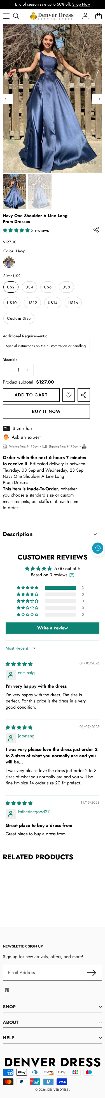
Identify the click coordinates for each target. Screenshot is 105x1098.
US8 (66, 287)
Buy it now (46, 411)
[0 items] (98, 16)
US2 (11, 287)
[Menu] (6, 16)
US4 (29, 287)
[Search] (16, 16)
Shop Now (81, 4)
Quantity (10, 359)
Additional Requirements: (25, 336)
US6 (48, 287)
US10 (12, 302)
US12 (32, 302)
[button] (98, 560)
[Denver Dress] (52, 16)
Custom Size (19, 318)
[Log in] (85, 16)
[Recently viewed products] (97, 548)
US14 (53, 302)
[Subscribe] (91, 973)
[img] (19, 664)
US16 (73, 302)
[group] (14, 191)
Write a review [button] (52, 628)
